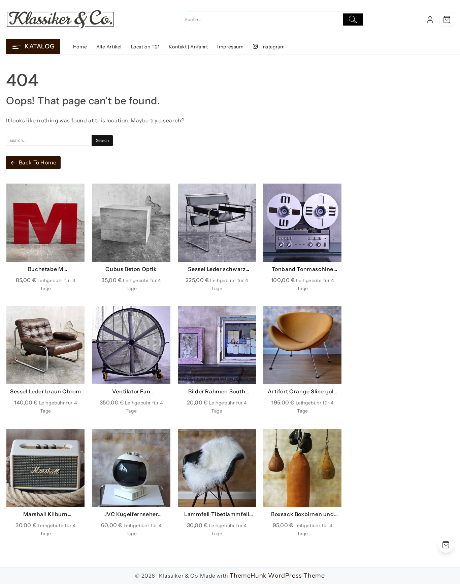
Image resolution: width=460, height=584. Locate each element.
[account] (430, 19)
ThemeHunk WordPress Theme (277, 575)
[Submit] (353, 19)
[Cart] (447, 19)
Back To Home (38, 162)
